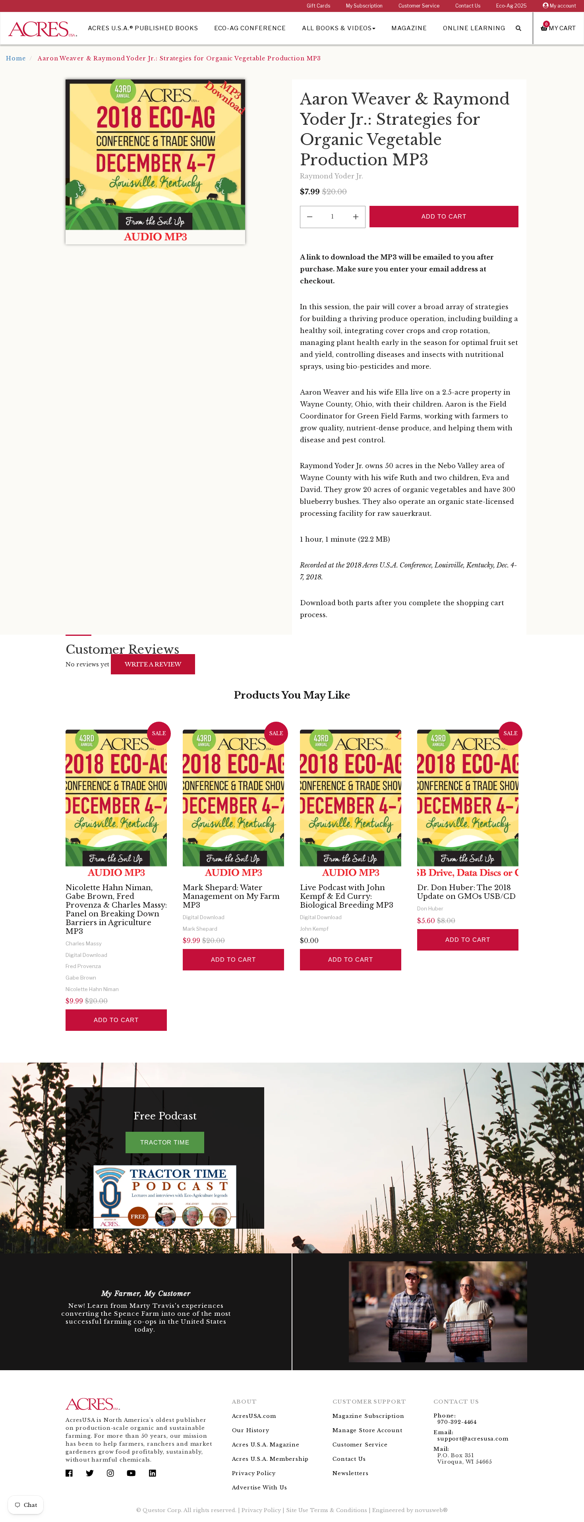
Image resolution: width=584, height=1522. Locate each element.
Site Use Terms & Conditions (326, 1510)
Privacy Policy (254, 1473)
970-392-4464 (457, 1422)
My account (562, 6)
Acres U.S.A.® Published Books (143, 28)
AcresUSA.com (254, 1416)
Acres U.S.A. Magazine (266, 1444)
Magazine (409, 28)
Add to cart (116, 1020)
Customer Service (418, 6)
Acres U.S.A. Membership (270, 1459)
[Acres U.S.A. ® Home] (42, 28)
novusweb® (431, 1510)
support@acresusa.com (472, 1438)
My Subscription (364, 6)
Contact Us (467, 6)
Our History (250, 1430)
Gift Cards (318, 6)
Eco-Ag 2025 (511, 6)
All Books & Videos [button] (337, 28)
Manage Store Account (367, 1430)
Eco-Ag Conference (250, 28)
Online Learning (474, 28)
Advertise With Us (259, 1487)
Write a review (153, 664)
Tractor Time (165, 1142)
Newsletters (350, 1473)
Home (16, 58)
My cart (560, 28)
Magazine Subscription (368, 1416)
